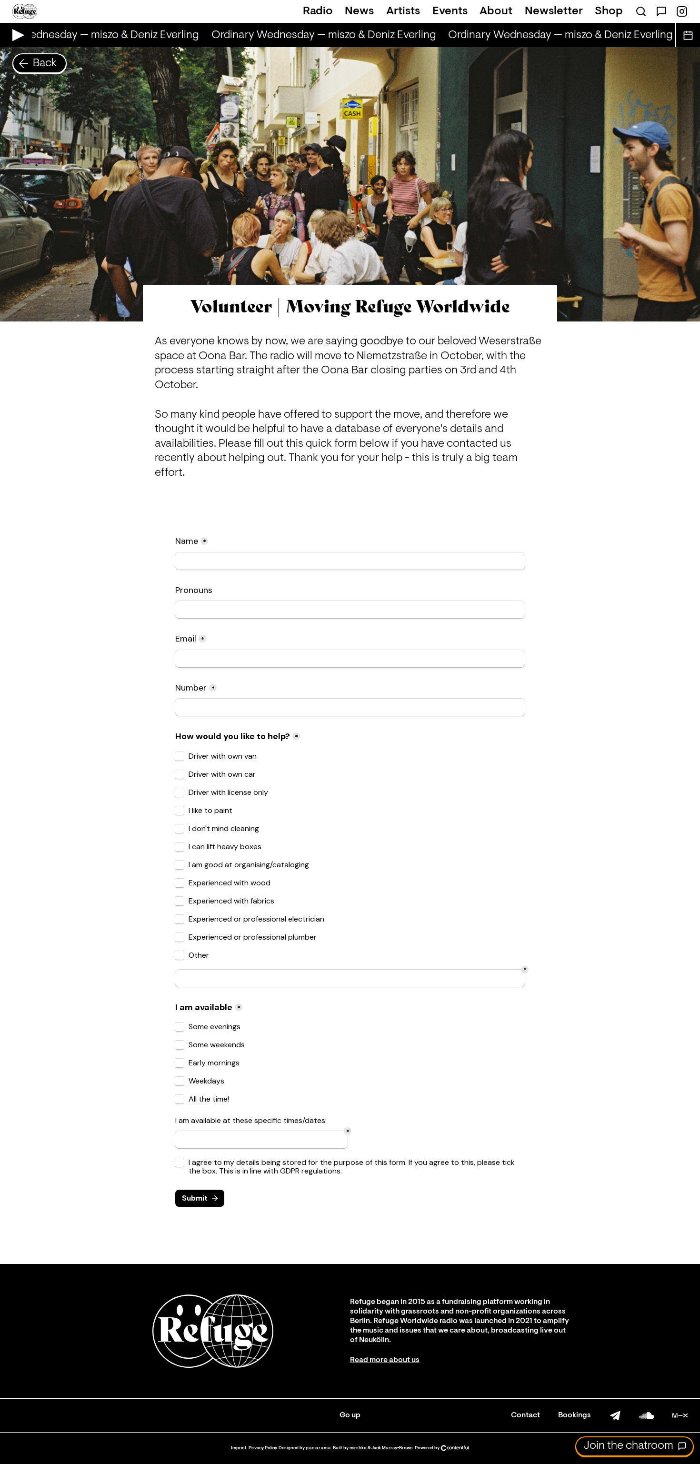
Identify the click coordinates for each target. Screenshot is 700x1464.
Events (450, 11)
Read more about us (385, 1360)
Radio (318, 11)
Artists (403, 11)
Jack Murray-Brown (392, 1448)
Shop (609, 11)
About (496, 11)
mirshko (358, 1448)
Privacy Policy (263, 1448)
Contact (525, 1415)
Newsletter (554, 11)
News (359, 11)
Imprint (239, 1448)
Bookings (574, 1415)
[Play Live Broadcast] (16, 35)
